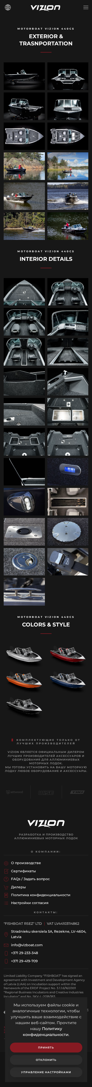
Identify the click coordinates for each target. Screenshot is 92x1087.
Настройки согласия (30, 903)
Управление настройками (46, 1072)
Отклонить (46, 1060)
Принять (46, 1047)
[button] (85, 7)
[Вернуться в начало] (46, 7)
